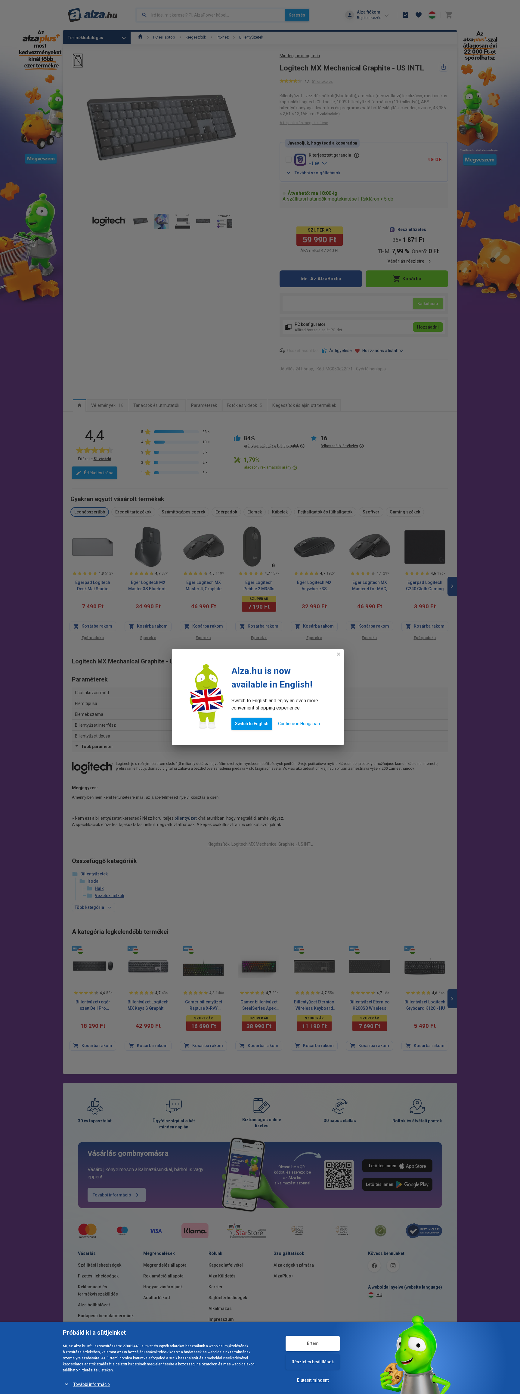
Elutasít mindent (313, 1380)
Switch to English (251, 723)
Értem (313, 1343)
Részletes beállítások (313, 1361)
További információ (91, 1384)
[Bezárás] (338, 654)
